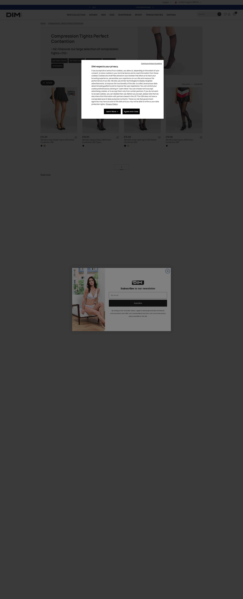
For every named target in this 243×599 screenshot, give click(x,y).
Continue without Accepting (151, 63)
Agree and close (131, 111)
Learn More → (112, 111)
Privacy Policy (112, 104)
